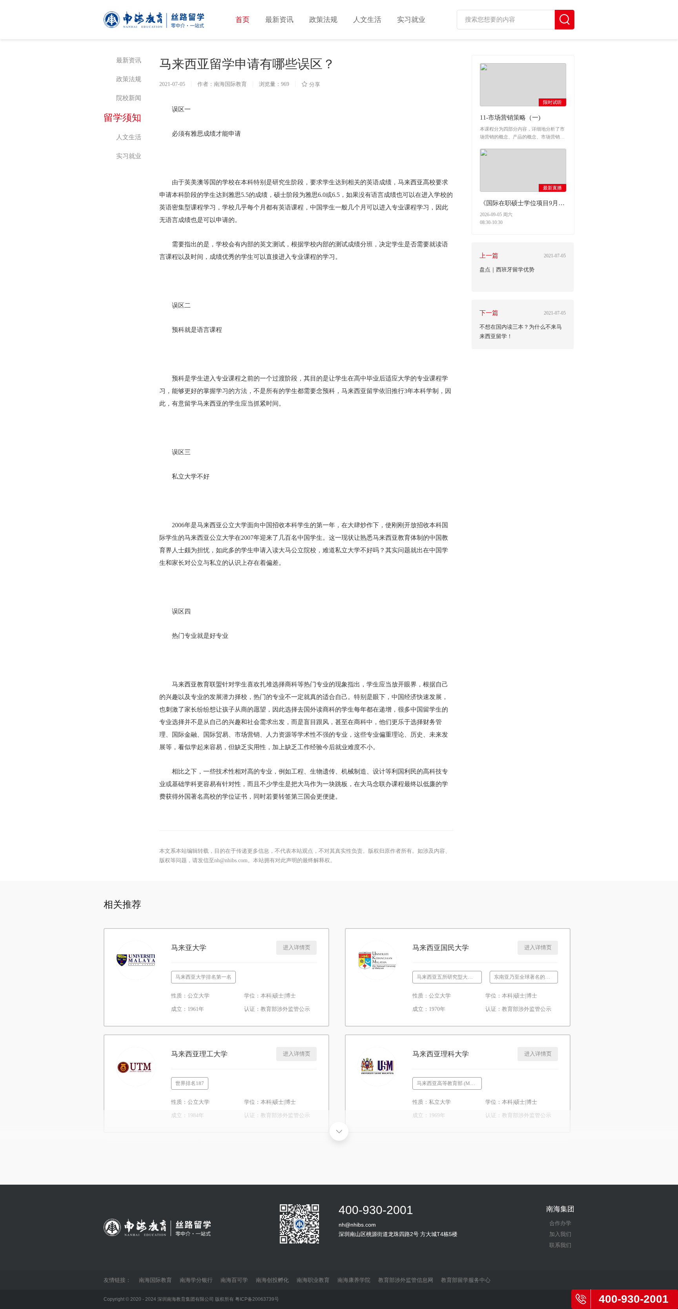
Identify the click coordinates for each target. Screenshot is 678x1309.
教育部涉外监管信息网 (405, 1280)
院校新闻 (128, 98)
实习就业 (411, 20)
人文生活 (367, 20)
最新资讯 (279, 20)
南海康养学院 (353, 1280)
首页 (242, 20)
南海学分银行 (196, 1280)
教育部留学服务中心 (465, 1280)
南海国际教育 (155, 1280)
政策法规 (323, 20)
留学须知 (122, 118)
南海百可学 (234, 1280)
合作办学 (560, 1223)
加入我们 (560, 1234)
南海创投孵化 (272, 1280)
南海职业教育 (313, 1280)
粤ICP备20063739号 (257, 1299)
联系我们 (560, 1245)
